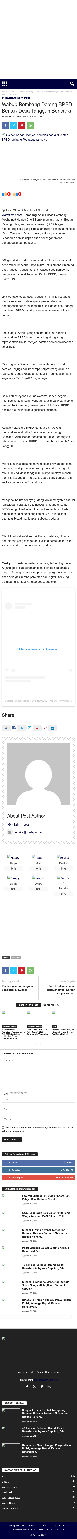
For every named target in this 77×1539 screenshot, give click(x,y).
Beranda (5, 92)
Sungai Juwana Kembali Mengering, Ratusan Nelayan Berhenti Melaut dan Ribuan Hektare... (45, 1233)
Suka (70, 1162)
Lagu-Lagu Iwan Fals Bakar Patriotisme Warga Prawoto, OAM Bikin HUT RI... (46, 1214)
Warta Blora (8, 1503)
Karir (49, 1529)
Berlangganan (64, 1177)
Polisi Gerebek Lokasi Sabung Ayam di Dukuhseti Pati (46, 1249)
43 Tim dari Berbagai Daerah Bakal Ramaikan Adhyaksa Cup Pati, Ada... (44, 1266)
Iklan (41, 1529)
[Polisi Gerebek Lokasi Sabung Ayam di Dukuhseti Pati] (11, 1252)
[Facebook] (5, 125)
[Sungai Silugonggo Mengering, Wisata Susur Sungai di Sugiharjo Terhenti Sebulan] (11, 1287)
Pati (54, 1026)
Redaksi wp (14, 116)
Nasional (7, 1492)
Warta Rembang (26, 92)
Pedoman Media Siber (24, 1529)
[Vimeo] (42, 1386)
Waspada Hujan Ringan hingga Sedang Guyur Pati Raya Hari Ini (63, 1031)
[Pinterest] (21, 125)
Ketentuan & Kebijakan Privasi (55, 1525)
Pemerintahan (10, 1508)
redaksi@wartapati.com (29, 832)
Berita (14, 92)
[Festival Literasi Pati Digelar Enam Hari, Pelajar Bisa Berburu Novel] (11, 1200)
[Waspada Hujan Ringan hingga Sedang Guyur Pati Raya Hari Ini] (63, 1019)
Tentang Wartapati (16, 1525)
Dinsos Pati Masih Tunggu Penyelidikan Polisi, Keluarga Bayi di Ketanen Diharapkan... (46, 1303)
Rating (5, 1093)
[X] (13, 125)
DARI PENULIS (51, 1005)
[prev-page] (36, 1044)
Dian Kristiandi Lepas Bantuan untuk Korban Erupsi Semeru (61, 989)
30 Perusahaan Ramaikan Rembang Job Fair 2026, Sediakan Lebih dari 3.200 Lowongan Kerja (13, 1034)
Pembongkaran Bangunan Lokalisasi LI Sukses (18, 988)
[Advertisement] (38, 39)
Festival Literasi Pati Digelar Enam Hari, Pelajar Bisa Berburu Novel (46, 1197)
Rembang (16, 957)
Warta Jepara (9, 1487)
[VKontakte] (49, 1386)
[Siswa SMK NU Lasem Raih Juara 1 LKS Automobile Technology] (38, 1019)
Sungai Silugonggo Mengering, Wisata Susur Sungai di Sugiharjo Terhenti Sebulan (45, 1285)
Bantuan (60, 1529)
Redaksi (33, 1525)
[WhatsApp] (30, 125)
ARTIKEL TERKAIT (28, 1005)
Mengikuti (67, 1170)
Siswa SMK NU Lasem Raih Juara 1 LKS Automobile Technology (38, 1031)
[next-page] (40, 1044)
